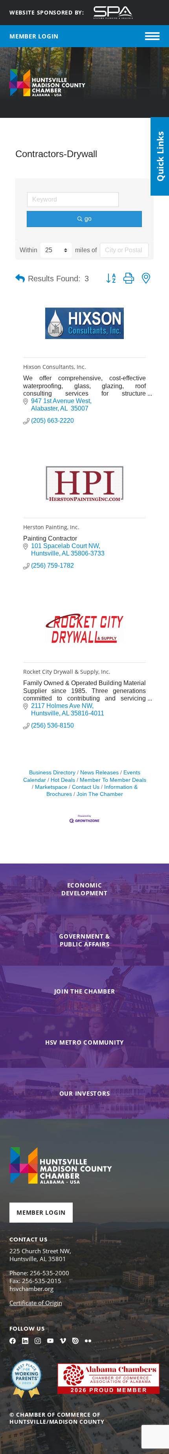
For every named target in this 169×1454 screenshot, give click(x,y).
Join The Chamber (100, 794)
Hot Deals (63, 780)
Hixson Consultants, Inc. (54, 366)
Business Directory (52, 773)
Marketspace (51, 787)
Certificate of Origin (35, 1303)
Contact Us (85, 787)
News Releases (99, 773)
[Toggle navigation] (152, 36)
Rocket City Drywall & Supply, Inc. (66, 671)
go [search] (88, 218)
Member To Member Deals (113, 780)
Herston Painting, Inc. (51, 527)
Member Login (41, 1212)
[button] (20, 278)
